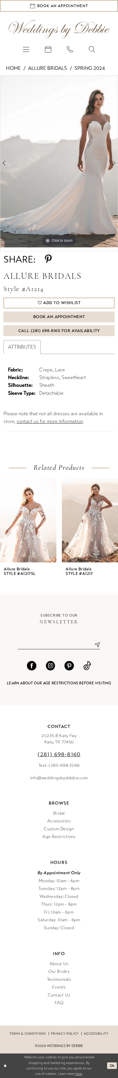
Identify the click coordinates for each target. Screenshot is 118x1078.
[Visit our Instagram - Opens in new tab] (50, 666)
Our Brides (59, 971)
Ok (112, 1065)
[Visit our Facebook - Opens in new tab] (31, 666)
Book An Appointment (59, 316)
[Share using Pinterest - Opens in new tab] (48, 259)
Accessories (59, 820)
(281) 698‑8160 (59, 754)
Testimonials (59, 979)
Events (59, 987)
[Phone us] (70, 49)
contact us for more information (50, 421)
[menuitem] (26, 49)
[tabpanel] (59, 161)
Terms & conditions (27, 1034)
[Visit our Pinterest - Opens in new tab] (69, 666)
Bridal (59, 813)
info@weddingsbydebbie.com (59, 777)
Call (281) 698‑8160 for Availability (59, 330)
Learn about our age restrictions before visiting (59, 683)
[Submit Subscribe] (95, 645)
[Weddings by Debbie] (59, 29)
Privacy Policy (65, 1034)
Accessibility (96, 1034)
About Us (59, 963)
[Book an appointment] (48, 49)
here (78, 1074)
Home (13, 68)
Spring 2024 (89, 68)
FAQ (59, 1002)
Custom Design (59, 828)
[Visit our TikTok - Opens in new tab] (87, 666)
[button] (26, 49)
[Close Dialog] (5, 1066)
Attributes (22, 347)
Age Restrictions (58, 836)
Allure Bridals (47, 68)
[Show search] (92, 49)
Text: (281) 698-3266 (59, 765)
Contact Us (59, 995)
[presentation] (28, 520)
